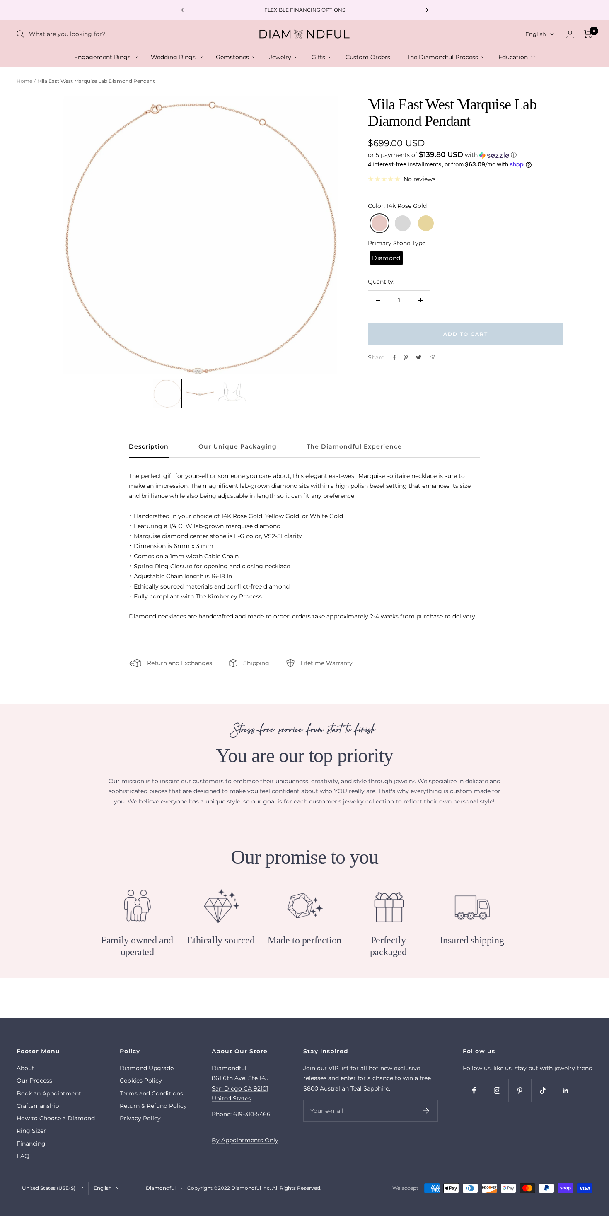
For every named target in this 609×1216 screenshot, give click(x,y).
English (535, 34)
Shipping (256, 663)
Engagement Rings (104, 57)
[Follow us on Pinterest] (519, 1090)
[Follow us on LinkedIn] (565, 1090)
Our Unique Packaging (237, 446)
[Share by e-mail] (432, 357)
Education (514, 57)
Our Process (34, 1080)
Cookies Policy (141, 1080)
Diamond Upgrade (147, 1068)
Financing (31, 1143)
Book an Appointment (49, 1093)
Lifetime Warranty (326, 663)
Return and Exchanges (179, 663)
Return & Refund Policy (153, 1106)
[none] (167, 393)
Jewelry (282, 57)
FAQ (23, 1156)
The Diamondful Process (444, 57)
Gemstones (234, 57)
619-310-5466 (252, 1114)
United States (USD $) (48, 1188)
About (25, 1068)
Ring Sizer (31, 1130)
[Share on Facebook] (394, 357)
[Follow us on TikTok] (542, 1090)
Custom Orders (370, 57)
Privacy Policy (140, 1118)
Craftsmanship (38, 1106)
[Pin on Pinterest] (406, 357)
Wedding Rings (175, 57)
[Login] (570, 34)
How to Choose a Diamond (56, 1118)
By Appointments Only (245, 1140)
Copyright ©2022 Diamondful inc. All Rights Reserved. (254, 1188)
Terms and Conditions (151, 1093)
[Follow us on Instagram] (497, 1090)
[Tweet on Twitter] (418, 357)
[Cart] (588, 34)
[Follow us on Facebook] (474, 1090)
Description (149, 446)
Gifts (320, 57)
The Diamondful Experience (354, 446)
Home (24, 81)
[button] (465, 155)
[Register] (426, 1111)
